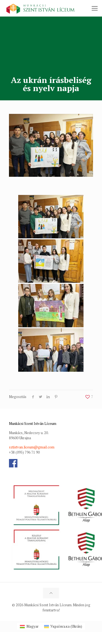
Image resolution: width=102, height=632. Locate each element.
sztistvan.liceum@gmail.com (31, 447)
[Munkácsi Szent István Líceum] (40, 8)
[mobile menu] (94, 8)
